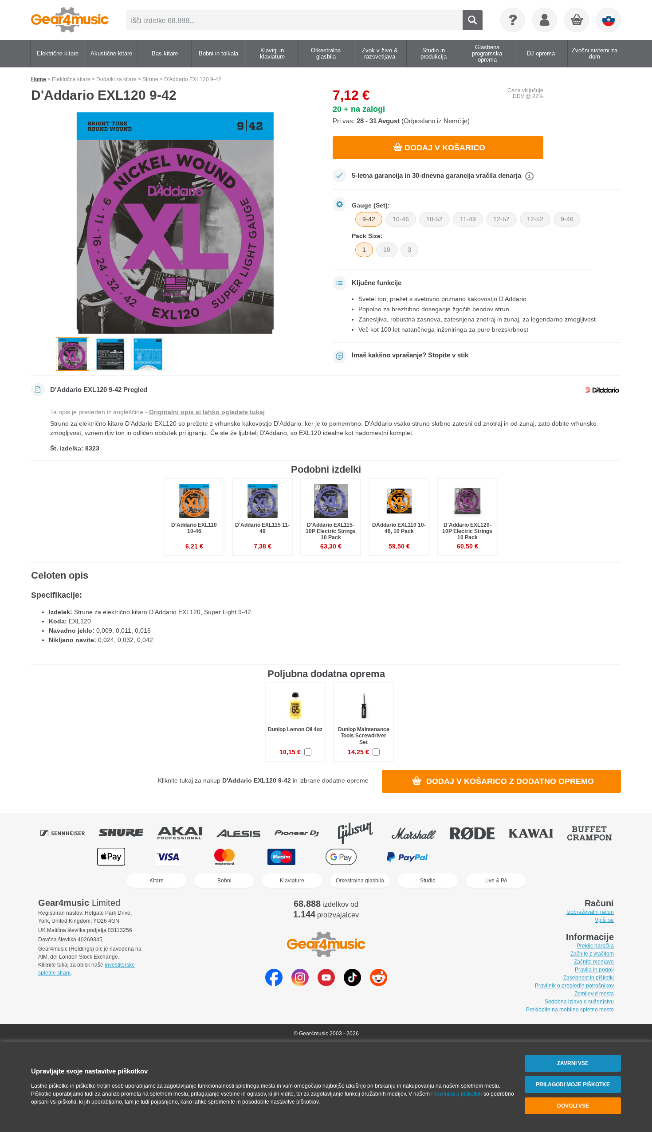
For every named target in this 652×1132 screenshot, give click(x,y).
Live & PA (495, 880)
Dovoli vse (573, 1106)
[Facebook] (274, 983)
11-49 (468, 219)
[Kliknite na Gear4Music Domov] (70, 20)
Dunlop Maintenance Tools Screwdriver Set (363, 735)
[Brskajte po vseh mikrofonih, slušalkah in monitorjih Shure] (127, 833)
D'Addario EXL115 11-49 (262, 528)
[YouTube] (326, 983)
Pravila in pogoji (594, 970)
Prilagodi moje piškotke (573, 1084)
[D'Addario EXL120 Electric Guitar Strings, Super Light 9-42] (175, 223)
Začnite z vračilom (592, 954)
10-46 (401, 219)
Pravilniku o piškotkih (456, 1094)
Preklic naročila (595, 946)
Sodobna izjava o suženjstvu (579, 1002)
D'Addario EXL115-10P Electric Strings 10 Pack (331, 531)
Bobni (224, 880)
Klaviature (292, 880)
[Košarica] (577, 20)
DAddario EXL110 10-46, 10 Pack (399, 528)
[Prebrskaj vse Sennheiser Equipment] (68, 833)
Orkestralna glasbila (360, 880)
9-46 (567, 219)
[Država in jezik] (609, 20)
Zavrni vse (573, 1063)
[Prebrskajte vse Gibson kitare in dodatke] (361, 833)
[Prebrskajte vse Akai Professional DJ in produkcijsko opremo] (186, 833)
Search (473, 20)
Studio (428, 880)
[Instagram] (300, 983)
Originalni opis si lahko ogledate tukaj (207, 411)
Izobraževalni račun (590, 912)
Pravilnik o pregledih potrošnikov (574, 986)
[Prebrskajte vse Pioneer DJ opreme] (303, 833)
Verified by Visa (540, 857)
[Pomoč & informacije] (513, 20)
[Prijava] (545, 20)
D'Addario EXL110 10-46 (194, 528)
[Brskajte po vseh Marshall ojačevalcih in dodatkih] (420, 833)
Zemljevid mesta (594, 994)
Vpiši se (604, 920)
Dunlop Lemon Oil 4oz (295, 729)
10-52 (434, 219)
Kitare (156, 880)
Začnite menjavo (594, 962)
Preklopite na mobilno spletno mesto (570, 1010)
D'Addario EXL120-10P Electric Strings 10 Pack (467, 531)
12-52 (501, 219)
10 (386, 249)
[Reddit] (378, 983)
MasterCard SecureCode (476, 857)
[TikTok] (352, 983)
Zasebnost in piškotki (588, 978)
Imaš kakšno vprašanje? (410, 355)
